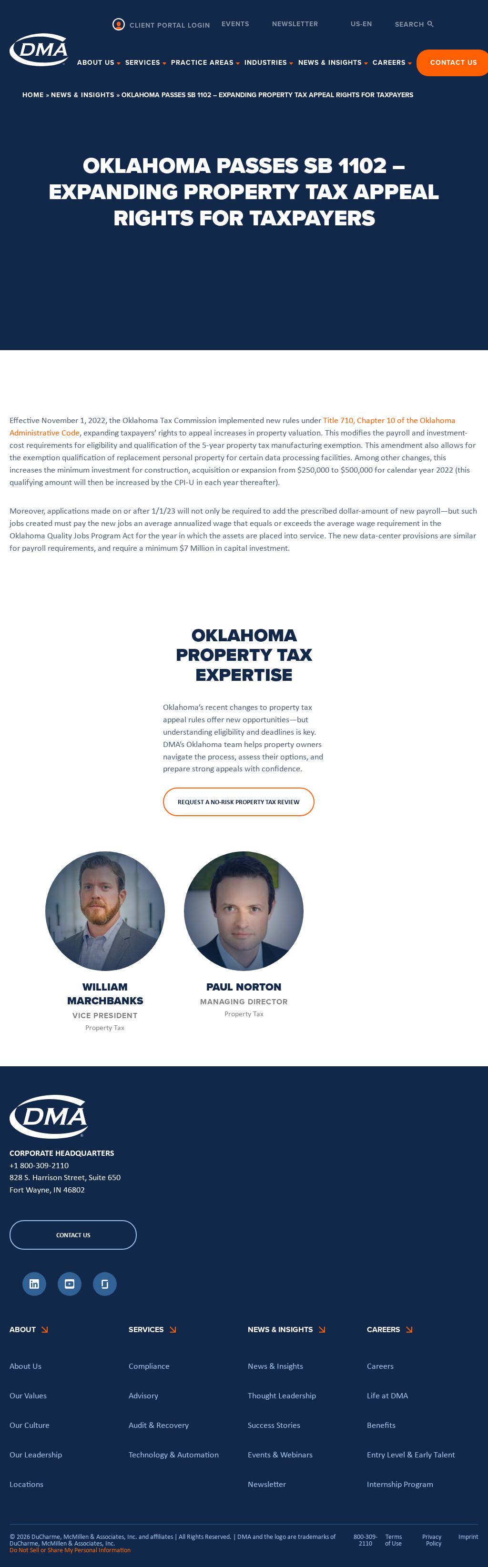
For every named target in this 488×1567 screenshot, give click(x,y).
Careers (380, 1366)
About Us (25, 1366)
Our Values (28, 1395)
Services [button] (142, 63)
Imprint (468, 1537)
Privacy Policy (431, 1540)
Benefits (381, 1425)
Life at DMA (387, 1395)
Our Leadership (36, 1454)
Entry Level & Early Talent (411, 1454)
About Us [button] (95, 63)
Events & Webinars (280, 1454)
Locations (26, 1484)
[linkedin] (34, 1293)
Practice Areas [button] (202, 63)
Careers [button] (389, 63)
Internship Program (400, 1484)
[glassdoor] (105, 1293)
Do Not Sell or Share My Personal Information (70, 1550)
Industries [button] (265, 63)
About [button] (23, 1329)
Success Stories (274, 1425)
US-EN (361, 25)
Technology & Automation (174, 1454)
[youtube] (69, 1293)
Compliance (149, 1366)
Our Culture (30, 1425)
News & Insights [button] (330, 63)
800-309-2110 (365, 1539)
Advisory (143, 1395)
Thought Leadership (282, 1395)
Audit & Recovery (159, 1425)
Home (33, 95)
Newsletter (295, 25)
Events (235, 25)
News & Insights (82, 95)
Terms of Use (393, 1540)
